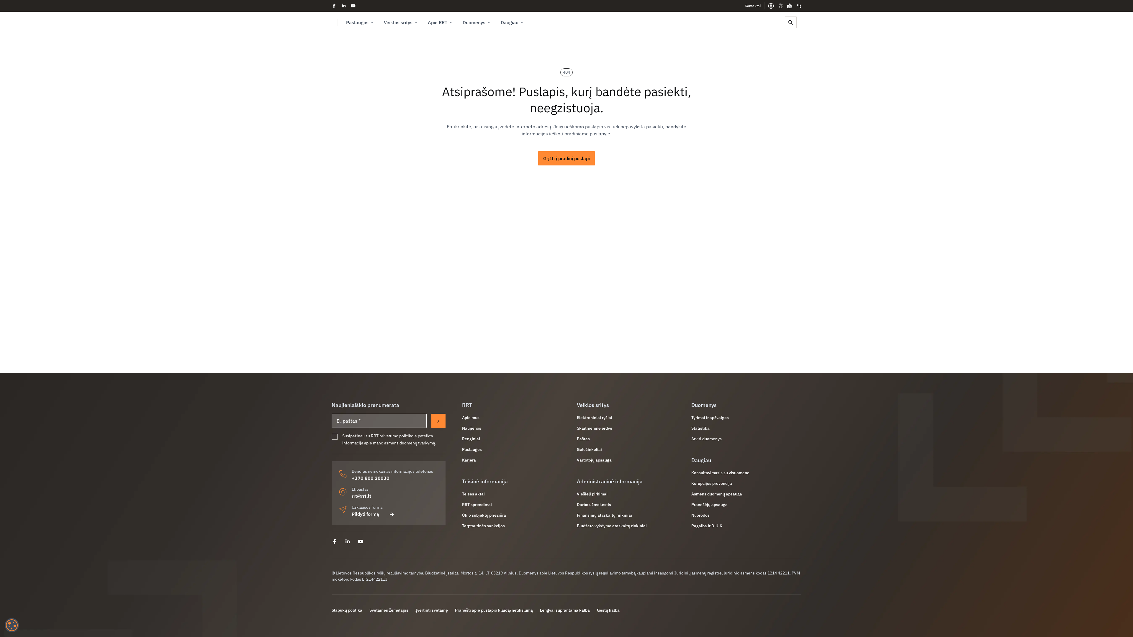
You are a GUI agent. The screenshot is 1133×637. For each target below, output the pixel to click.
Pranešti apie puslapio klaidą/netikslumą (494, 610)
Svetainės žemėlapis (388, 610)
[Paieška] (791, 22)
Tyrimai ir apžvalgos (710, 417)
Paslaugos (357, 22)
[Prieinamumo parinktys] (771, 6)
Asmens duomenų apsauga (716, 494)
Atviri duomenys (706, 438)
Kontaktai (753, 6)
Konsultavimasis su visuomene (720, 472)
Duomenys (474, 22)
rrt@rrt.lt (361, 496)
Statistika (700, 428)
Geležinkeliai (589, 449)
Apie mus (470, 417)
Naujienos (471, 428)
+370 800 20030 (370, 478)
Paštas (583, 438)
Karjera (469, 460)
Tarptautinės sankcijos (483, 525)
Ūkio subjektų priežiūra (484, 515)
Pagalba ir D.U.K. (707, 525)
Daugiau (509, 22)
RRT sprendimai (477, 504)
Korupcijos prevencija (711, 483)
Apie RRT (437, 22)
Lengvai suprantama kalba (565, 610)
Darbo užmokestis (594, 504)
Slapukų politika (347, 610)
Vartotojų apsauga (594, 460)
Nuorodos (700, 515)
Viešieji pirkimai (592, 494)
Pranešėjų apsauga (709, 504)
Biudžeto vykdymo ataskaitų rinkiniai (612, 525)
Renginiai (471, 438)
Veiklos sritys (398, 22)
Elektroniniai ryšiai (594, 417)
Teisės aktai (473, 494)
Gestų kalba (608, 610)
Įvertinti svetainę (431, 610)
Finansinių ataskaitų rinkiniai (604, 515)
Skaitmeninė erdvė (594, 428)
